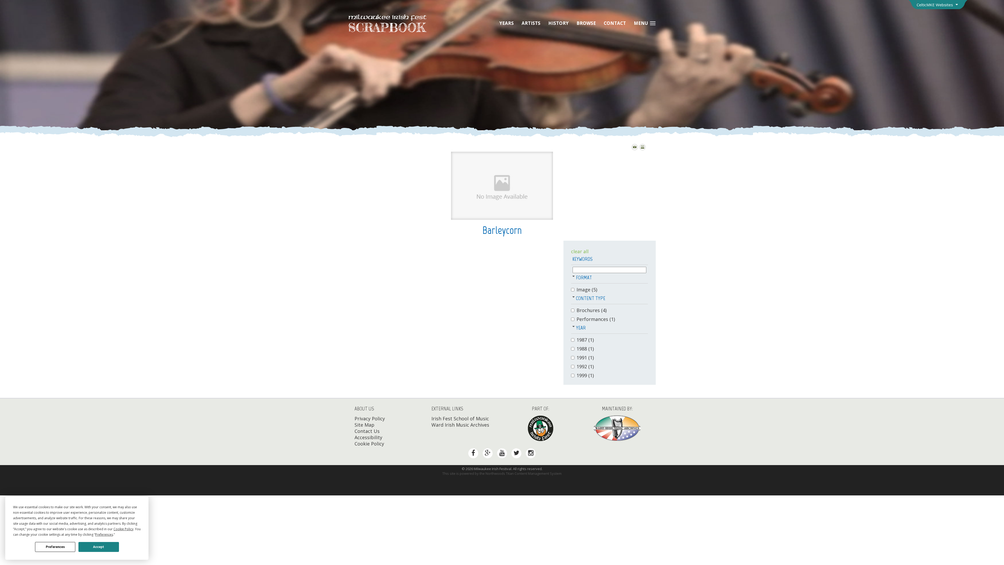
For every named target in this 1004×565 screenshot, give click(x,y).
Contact (615, 23)
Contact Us (367, 431)
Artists (531, 23)
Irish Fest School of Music (460, 418)
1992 (585, 366)
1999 (585, 375)
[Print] (642, 147)
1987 (585, 340)
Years (506, 23)
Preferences (55, 547)
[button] (573, 276)
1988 (585, 349)
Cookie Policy (369, 443)
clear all (580, 251)
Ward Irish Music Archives (460, 425)
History (558, 23)
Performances (596, 319)
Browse (586, 23)
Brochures (592, 310)
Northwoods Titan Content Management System (524, 473)
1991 (585, 357)
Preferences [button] (104, 534)
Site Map (364, 425)
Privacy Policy (370, 418)
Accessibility (368, 437)
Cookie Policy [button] (123, 529)
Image (587, 289)
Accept (98, 547)
